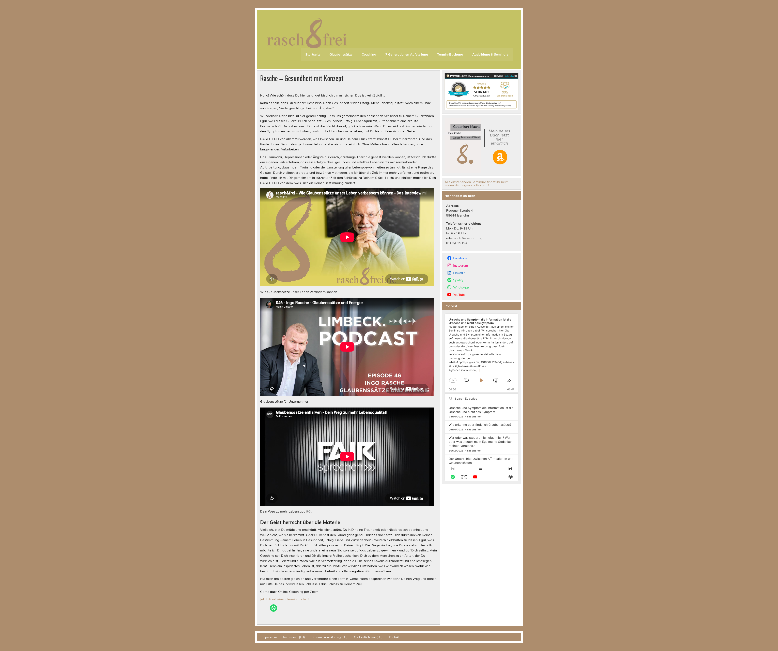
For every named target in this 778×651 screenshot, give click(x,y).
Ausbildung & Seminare (490, 54)
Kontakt (394, 637)
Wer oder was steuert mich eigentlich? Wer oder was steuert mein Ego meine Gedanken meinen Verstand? (481, 442)
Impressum (269, 637)
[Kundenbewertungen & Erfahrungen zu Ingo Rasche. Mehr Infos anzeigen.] (482, 109)
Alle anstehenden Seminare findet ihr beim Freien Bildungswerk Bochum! (477, 183)
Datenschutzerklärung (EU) (329, 637)
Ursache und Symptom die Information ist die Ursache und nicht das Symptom (481, 410)
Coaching (369, 54)
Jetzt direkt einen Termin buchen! (284, 599)
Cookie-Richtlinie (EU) (368, 637)
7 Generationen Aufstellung (406, 54)
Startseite (313, 54)
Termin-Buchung (450, 54)
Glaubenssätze (341, 54)
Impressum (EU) (294, 637)
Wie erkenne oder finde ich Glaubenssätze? (480, 425)
